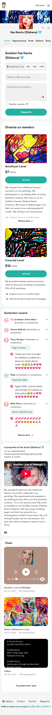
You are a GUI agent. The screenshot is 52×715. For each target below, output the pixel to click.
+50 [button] (34, 66)
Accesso (40, 5)
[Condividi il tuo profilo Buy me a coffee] (48, 28)
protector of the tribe (24, 319)
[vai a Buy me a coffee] (4, 5)
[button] (48, 5)
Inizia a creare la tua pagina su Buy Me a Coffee (25, 706)
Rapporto (44, 701)
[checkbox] (15, 104)
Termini (32, 701)
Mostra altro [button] (24, 221)
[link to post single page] (26, 588)
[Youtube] (5, 532)
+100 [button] (41, 66)
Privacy (21, 701)
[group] (26, 180)
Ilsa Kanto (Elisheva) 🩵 (26, 32)
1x (42, 579)
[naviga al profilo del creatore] (26, 22)
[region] (26, 83)
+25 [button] (28, 66)
